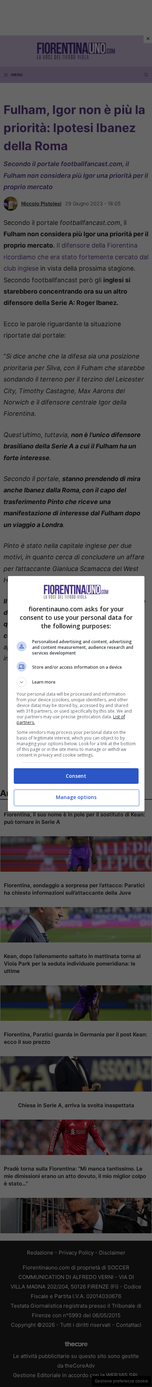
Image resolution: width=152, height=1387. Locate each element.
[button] (76, 682)
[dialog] (76, 693)
